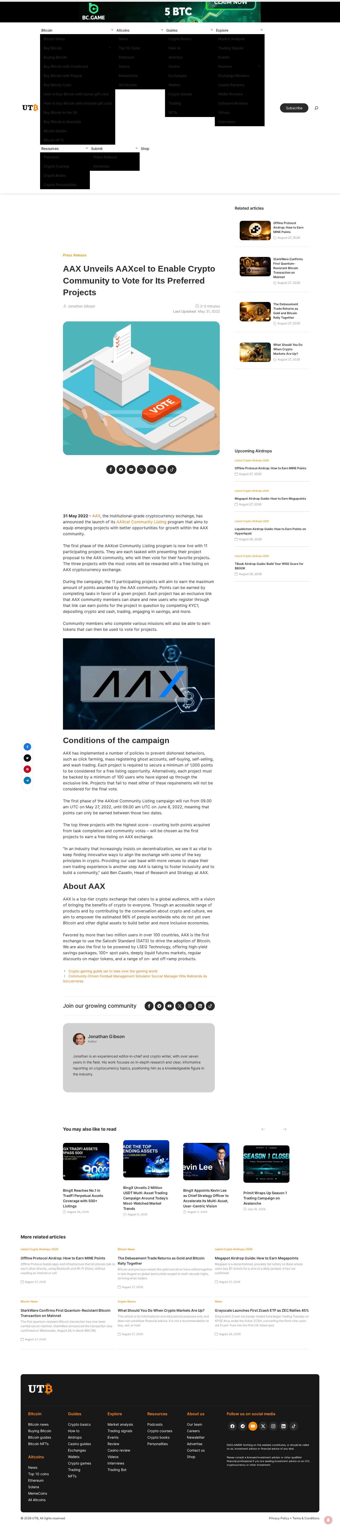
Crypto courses (159, 1431)
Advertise (101, 166)
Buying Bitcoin (55, 57)
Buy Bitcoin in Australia (62, 121)
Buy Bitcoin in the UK (60, 112)
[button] (112, 30)
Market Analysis (231, 39)
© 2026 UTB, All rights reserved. (43, 1518)
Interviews (226, 121)
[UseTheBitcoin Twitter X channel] (263, 1426)
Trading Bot (117, 1470)
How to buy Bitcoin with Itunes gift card (76, 94)
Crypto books (158, 1437)
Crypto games (79, 1463)
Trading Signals (231, 48)
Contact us (196, 1450)
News (123, 39)
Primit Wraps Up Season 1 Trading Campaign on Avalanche (265, 1198)
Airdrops (176, 57)
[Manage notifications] (328, 1520)
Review (113, 1444)
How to (174, 48)
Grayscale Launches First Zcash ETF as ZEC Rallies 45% (262, 1310)
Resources (50, 148)
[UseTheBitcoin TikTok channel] (293, 1426)
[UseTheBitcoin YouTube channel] (252, 1426)
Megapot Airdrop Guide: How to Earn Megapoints (270, 498)
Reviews (225, 66)
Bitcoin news (38, 1424)
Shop (145, 148)
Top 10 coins (38, 1474)
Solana (124, 66)
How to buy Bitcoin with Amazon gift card (78, 103)
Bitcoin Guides (55, 131)
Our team (194, 1424)
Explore (222, 30)
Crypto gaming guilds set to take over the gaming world (112, 971)
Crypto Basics (180, 39)
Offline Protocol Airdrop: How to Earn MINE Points (288, 227)
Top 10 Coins (129, 48)
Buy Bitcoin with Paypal (63, 75)
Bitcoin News (54, 39)
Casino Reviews (231, 85)
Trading (175, 103)
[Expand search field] (316, 109)
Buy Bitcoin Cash (57, 85)
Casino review (119, 1450)
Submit (97, 148)
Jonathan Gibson (81, 306)
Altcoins (123, 30)
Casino (174, 66)
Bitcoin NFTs (54, 140)
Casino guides (79, 1444)
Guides (172, 30)
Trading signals (120, 1431)
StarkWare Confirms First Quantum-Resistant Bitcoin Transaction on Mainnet (288, 268)
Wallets (174, 85)
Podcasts (51, 157)
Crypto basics (79, 1424)
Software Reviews (233, 103)
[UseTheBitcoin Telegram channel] (242, 1426)
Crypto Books (55, 175)
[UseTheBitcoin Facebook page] (232, 1426)
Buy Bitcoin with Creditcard (66, 66)
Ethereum (126, 57)
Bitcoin (46, 30)
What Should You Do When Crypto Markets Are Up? (287, 349)
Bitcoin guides (39, 1437)
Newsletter (196, 1437)
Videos (224, 112)
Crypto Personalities (60, 184)
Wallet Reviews (230, 94)
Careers (193, 1431)
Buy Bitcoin (53, 48)
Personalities (157, 1444)
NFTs (173, 112)
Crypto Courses (56, 166)
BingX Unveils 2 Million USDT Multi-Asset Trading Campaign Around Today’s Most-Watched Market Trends (145, 1198)
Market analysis (120, 1424)
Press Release (105, 157)
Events (223, 57)
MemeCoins (128, 75)
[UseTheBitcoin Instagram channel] (273, 1426)
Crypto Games (180, 94)
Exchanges (178, 75)
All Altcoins (128, 85)
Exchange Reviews (233, 75)
